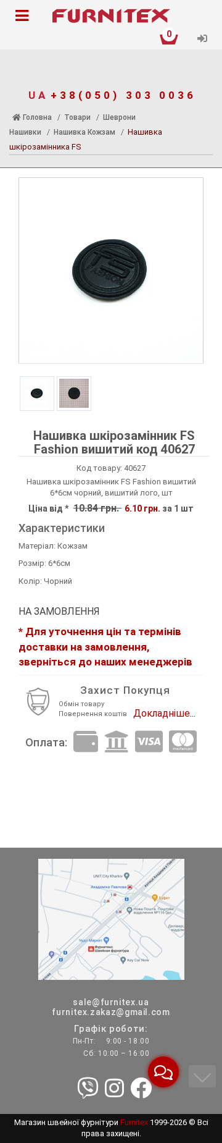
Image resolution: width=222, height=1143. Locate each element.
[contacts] (111, 918)
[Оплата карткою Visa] (149, 742)
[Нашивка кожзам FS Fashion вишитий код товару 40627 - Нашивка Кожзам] (111, 270)
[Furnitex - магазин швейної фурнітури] (111, 16)
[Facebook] (141, 1089)
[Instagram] (114, 1089)
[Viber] (88, 1089)
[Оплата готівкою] (85, 742)
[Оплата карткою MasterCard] (183, 742)
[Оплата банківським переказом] (116, 742)
